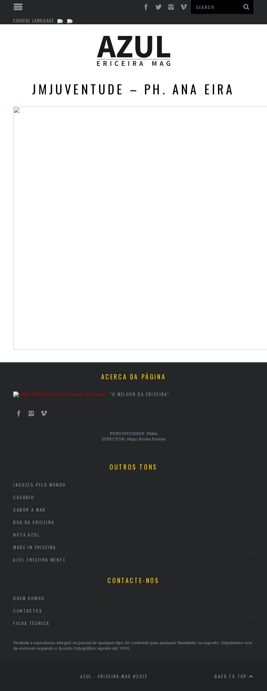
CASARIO (23, 497)
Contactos (27, 611)
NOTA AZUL (26, 535)
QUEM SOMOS (28, 598)
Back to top (232, 676)
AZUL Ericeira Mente (39, 560)
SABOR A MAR (29, 510)
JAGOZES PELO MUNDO (39, 485)
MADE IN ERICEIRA (34, 547)
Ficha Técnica (31, 623)
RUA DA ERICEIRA (33, 522)
